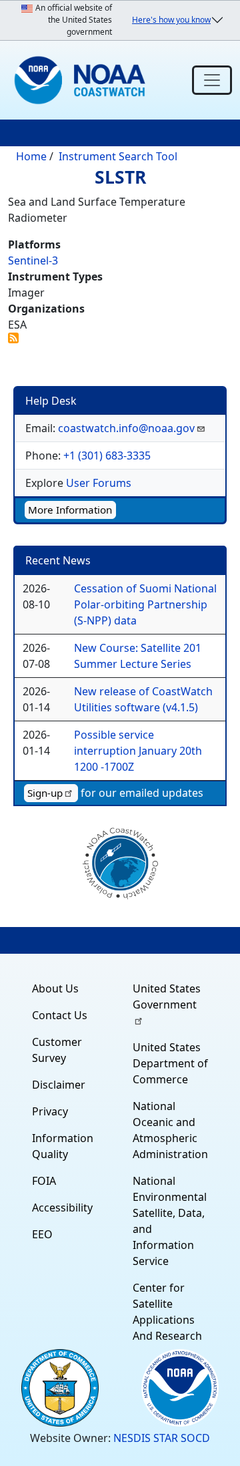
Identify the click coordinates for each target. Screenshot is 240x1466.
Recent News (58, 560)
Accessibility (62, 1207)
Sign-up (45, 792)
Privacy (50, 1111)
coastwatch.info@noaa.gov (126, 428)
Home (31, 156)
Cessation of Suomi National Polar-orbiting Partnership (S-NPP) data (145, 604)
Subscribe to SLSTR (13, 338)
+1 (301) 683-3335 (107, 455)
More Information (70, 509)
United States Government (167, 996)
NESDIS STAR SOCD (161, 1438)
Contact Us (59, 1015)
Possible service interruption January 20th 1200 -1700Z (138, 750)
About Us (55, 988)
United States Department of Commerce (170, 1063)
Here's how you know (171, 19)
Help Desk (51, 400)
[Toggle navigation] (212, 80)
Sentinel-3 (33, 260)
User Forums (98, 483)
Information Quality (62, 1146)
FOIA (44, 1180)
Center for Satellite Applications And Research (167, 1311)
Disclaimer (58, 1084)
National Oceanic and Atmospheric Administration (170, 1130)
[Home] (82, 80)
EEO (42, 1234)
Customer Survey (57, 1050)
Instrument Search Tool (118, 156)
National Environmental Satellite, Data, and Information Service (170, 1220)
